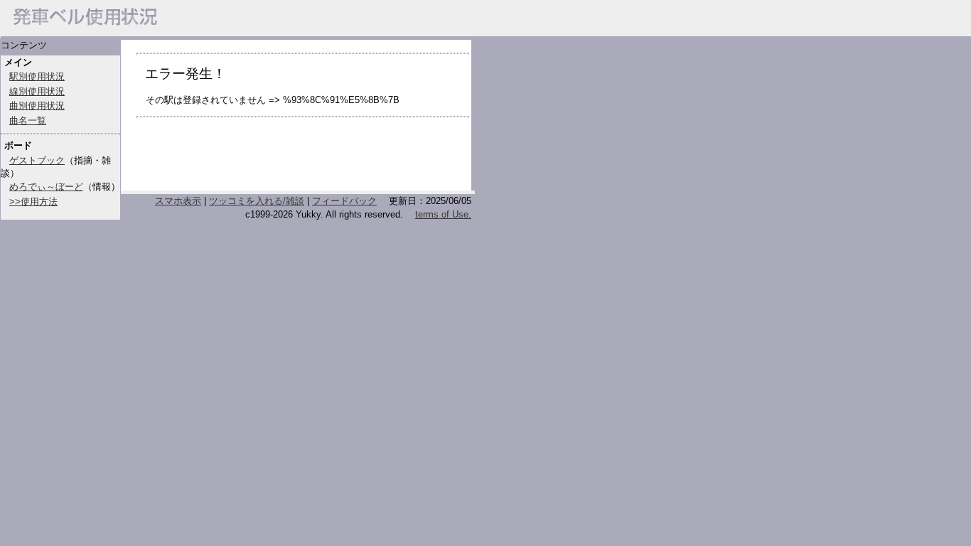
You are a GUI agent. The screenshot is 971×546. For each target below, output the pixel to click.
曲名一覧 (27, 120)
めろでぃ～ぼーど (46, 186)
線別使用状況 (37, 91)
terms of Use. (443, 214)
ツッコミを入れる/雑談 (256, 201)
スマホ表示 (178, 201)
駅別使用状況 (37, 76)
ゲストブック (37, 160)
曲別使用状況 (37, 105)
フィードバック (344, 201)
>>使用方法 (33, 201)
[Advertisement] (302, 160)
